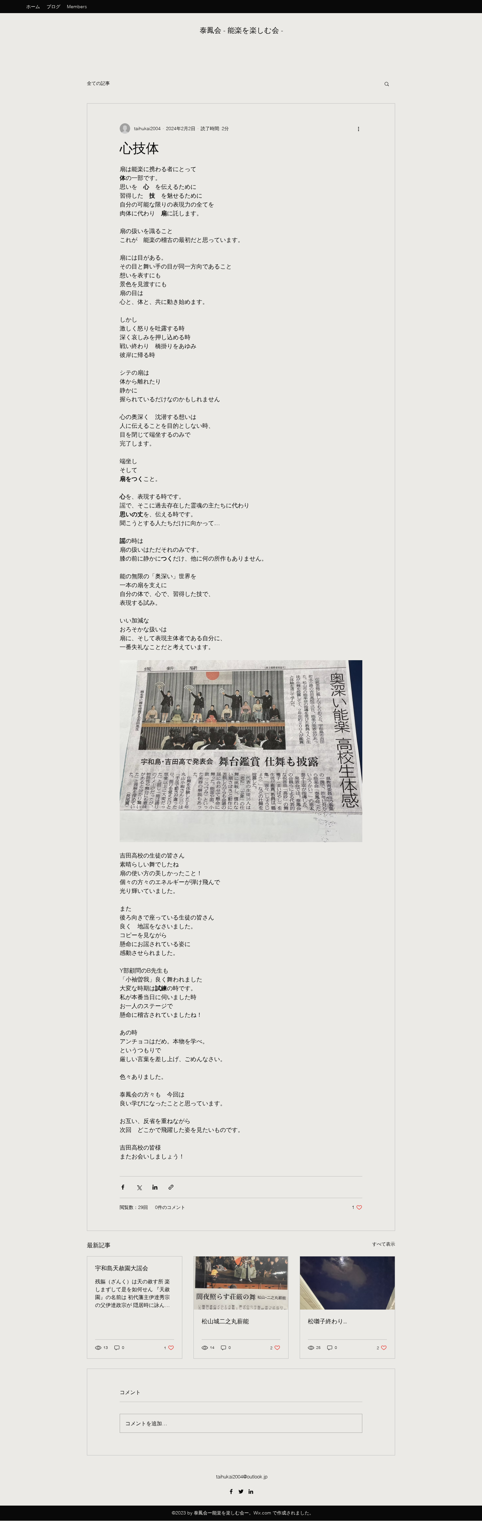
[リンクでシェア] (171, 1187)
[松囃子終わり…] (347, 1283)
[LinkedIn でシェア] (155, 1187)
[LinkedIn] (251, 1491)
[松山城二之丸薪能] (241, 1283)
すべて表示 (383, 1244)
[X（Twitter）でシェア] (139, 1187)
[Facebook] (231, 1491)
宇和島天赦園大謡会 (121, 1268)
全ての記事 (98, 83)
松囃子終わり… (327, 1321)
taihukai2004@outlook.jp (242, 1476)
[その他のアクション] (358, 128)
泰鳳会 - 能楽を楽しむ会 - (242, 30)
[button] (387, 83)
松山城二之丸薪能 (225, 1321)
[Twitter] (241, 1491)
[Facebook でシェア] (123, 1187)
